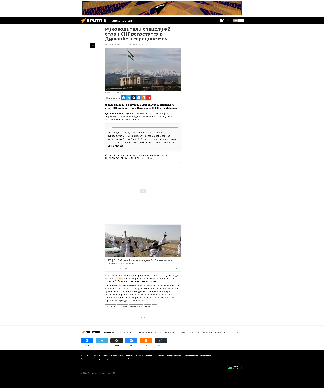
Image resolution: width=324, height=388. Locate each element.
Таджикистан (110, 306)
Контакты (96, 355)
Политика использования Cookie (197, 355)
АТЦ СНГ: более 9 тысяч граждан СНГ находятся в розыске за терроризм (140, 262)
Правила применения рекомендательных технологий (103, 359)
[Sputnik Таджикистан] (95, 24)
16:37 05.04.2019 (112, 44)
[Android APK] (234, 368)
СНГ (154, 306)
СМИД (147, 306)
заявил (118, 278)
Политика (169, 332)
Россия (158, 332)
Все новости (122, 306)
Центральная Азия (143, 332)
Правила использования (113, 355)
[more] (177, 268)
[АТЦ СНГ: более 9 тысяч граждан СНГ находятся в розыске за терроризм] (143, 241)
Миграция (207, 332)
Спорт (231, 332)
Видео (239, 332)
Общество (195, 332)
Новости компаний (144, 355)
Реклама (129, 355)
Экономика (182, 332)
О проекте (85, 355)
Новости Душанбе (136, 306)
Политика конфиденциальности (168, 355)
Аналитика (220, 332)
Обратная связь (134, 359)
